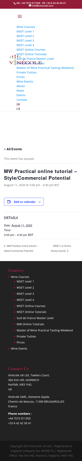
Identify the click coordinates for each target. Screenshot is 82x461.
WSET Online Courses (31, 306)
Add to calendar (24, 202)
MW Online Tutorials (30, 324)
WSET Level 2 (25, 287)
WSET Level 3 (25, 294)
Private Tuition (26, 336)
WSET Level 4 (25, 300)
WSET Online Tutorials (31, 312)
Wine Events (19, 348)
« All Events (13, 149)
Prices (21, 342)
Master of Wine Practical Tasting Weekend (45, 330)
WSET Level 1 (25, 281)
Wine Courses (20, 277)
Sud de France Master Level (35, 318)
